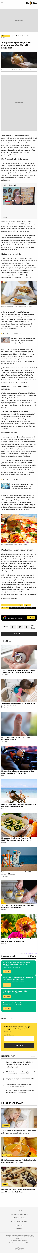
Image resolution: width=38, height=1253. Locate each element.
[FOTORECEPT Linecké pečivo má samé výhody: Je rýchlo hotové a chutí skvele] (19, 1177)
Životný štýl (5, 607)
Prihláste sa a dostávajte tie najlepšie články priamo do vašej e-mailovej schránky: (17, 1029)
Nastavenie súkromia (19, 1214)
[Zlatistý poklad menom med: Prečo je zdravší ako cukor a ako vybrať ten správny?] (19, 1147)
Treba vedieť (5, 605)
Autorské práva (19, 1218)
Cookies (19, 1210)
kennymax (16, 1242)
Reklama (19, 1225)
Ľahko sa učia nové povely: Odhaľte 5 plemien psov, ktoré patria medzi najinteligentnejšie (19, 1064)
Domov (19, 1229)
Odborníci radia (31, 607)
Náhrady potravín (14, 607)
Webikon (27, 1242)
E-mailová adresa (9, 1035)
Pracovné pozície (8, 956)
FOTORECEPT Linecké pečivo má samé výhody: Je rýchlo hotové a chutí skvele (18, 1191)
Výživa (20, 605)
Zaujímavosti (27, 605)
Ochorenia (22, 607)
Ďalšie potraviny (7, 1155)
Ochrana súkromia (19, 1221)
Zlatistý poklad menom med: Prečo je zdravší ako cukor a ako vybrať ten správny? (18, 1161)
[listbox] (31, 1056)
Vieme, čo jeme (5, 35)
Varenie (5, 1184)
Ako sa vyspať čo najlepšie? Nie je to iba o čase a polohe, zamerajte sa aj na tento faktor (18, 1132)
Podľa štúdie (33, 170)
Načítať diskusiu (19, 634)
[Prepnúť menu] (2, 3)
